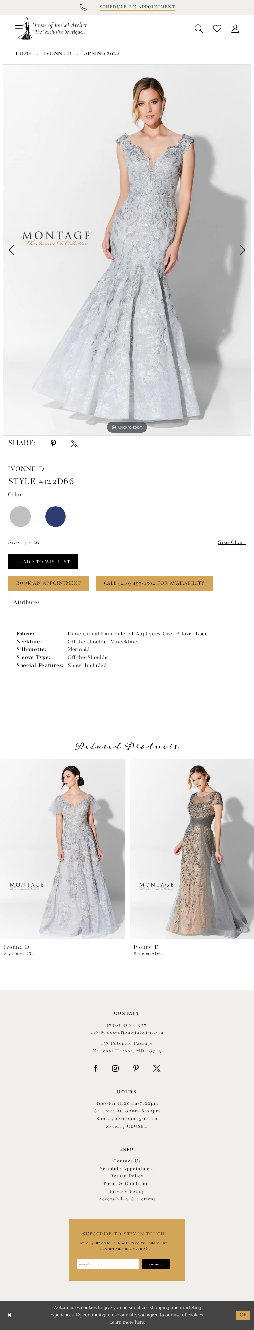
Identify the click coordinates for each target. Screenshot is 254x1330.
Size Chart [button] (232, 543)
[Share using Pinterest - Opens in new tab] (53, 443)
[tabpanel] (127, 250)
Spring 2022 (102, 54)
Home (24, 54)
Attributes (26, 602)
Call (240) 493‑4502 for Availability (154, 583)
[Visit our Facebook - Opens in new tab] (95, 1068)
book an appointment (48, 583)
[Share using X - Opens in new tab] (74, 443)
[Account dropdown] (235, 28)
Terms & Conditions (127, 1183)
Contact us (127, 1161)
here (139, 1322)
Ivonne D (58, 54)
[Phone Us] (83, 7)
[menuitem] (199, 28)
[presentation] (62, 849)
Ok (243, 1315)
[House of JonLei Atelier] (52, 28)
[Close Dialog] (10, 1315)
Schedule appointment (127, 1168)
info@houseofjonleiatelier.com (127, 1032)
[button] (199, 28)
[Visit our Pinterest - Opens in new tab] (136, 1068)
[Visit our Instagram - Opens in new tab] (115, 1068)
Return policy (127, 1176)
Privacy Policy (127, 1191)
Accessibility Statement (127, 1199)
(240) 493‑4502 (127, 1025)
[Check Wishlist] (217, 28)
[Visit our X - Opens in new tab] (157, 1068)
